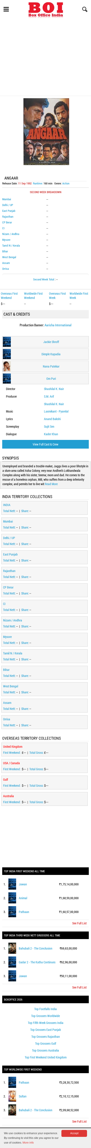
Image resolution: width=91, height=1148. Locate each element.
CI (3, 228)
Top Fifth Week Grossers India (45, 1023)
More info (28, 1142)
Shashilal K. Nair (54, 389)
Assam (6, 263)
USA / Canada (11, 763)
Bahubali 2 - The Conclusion (35, 948)
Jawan (23, 884)
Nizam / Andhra (10, 234)
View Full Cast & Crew (45, 444)
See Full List (79, 923)
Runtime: (38, 183)
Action (65, 183)
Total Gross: (36, 752)
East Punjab (8, 211)
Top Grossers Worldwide (45, 1016)
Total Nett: (9, 511)
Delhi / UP (7, 205)
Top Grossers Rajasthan (45, 1036)
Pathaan (24, 912)
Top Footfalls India (45, 1009)
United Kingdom (12, 746)
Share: (25, 511)
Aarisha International (58, 325)
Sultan (23, 1096)
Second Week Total (44, 279)
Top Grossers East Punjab (45, 1029)
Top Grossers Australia (45, 1050)
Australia (8, 796)
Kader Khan (51, 434)
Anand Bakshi (52, 419)
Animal (23, 898)
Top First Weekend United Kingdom (45, 1057)
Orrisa (5, 269)
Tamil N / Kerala (11, 245)
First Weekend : (12, 752)
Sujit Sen (49, 426)
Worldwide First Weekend (33, 295)
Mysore (6, 240)
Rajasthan (7, 216)
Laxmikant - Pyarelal (56, 411)
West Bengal (9, 257)
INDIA (6, 505)
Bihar (5, 251)
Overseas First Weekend (9, 295)
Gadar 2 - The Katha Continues (37, 962)
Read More (51, 484)
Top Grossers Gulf (45, 1043)
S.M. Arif (49, 396)
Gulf (5, 779)
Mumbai (6, 199)
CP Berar (7, 222)
